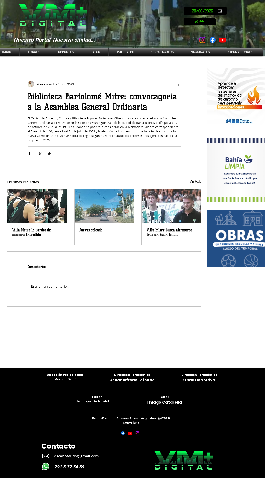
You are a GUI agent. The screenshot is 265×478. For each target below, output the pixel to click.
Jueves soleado (91, 230)
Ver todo (195, 181)
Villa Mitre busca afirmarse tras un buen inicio (169, 232)
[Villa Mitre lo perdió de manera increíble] (37, 206)
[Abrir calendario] (220, 11)
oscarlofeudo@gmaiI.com (76, 455)
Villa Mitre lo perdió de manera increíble (31, 232)
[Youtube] (223, 40)
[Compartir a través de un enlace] (50, 153)
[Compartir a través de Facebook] (29, 153)
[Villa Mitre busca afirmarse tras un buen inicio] (171, 206)
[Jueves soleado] (104, 206)
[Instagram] (202, 40)
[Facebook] (212, 40)
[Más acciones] (178, 84)
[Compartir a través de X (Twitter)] (40, 153)
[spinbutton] (200, 22)
